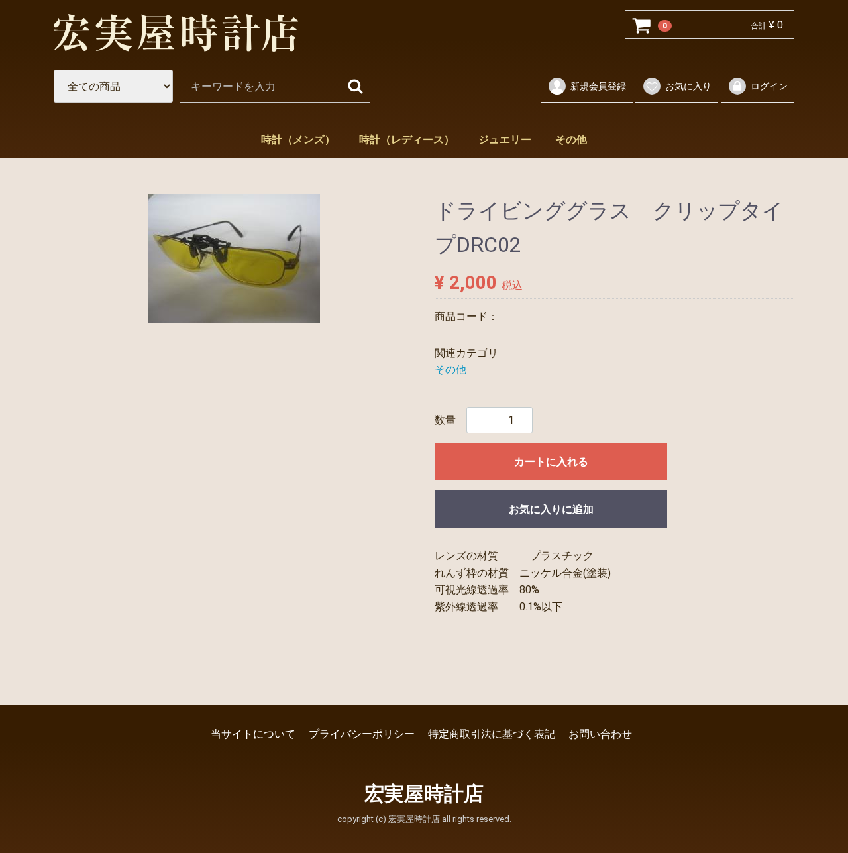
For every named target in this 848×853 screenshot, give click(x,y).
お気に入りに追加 (551, 509)
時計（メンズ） (298, 139)
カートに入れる (551, 461)
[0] (642, 25)
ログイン (769, 86)
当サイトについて (253, 734)
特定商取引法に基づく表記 (491, 734)
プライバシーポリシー (362, 734)
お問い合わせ (600, 734)
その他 (571, 139)
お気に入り (688, 86)
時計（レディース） (406, 139)
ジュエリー (504, 139)
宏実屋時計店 (424, 793)
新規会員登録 (598, 86)
